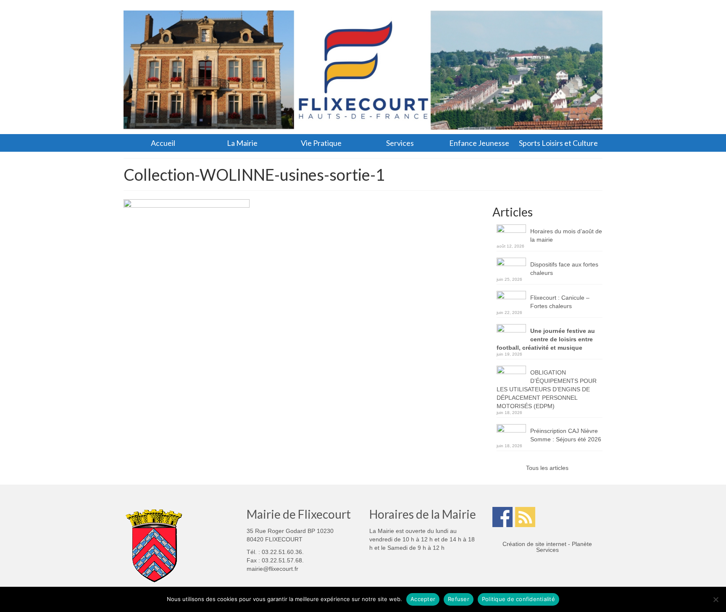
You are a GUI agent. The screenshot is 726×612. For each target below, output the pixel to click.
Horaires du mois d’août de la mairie (566, 235)
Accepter (422, 599)
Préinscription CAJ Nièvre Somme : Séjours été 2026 (565, 435)
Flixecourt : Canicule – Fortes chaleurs (559, 301)
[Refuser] (715, 599)
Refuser (458, 599)
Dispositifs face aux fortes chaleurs (564, 268)
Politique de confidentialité (518, 599)
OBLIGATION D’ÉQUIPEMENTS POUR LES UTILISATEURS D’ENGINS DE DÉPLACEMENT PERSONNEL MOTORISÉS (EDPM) (547, 389)
